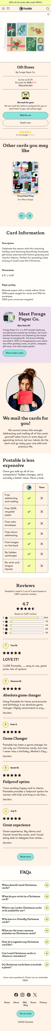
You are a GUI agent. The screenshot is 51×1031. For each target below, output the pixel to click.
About (16, 1002)
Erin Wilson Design (25, 200)
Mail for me (25, 115)
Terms (33, 1002)
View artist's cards (14, 353)
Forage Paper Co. (27, 72)
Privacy (43, 1002)
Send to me (25, 123)
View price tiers (25, 85)
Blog (25, 1005)
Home (7, 1002)
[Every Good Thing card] (25, 177)
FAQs (25, 980)
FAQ (25, 1002)
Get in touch (25, 1014)
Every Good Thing (25, 196)
